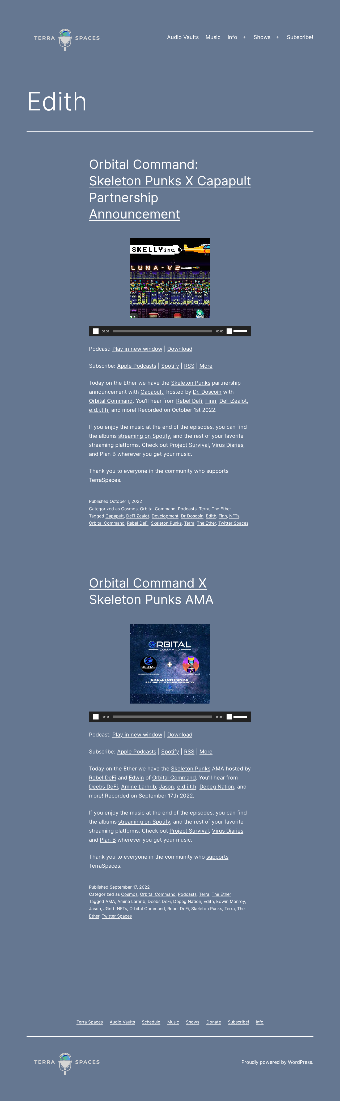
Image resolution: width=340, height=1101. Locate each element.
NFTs (234, 516)
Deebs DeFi (103, 786)
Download (179, 349)
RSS (189, 366)
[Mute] (229, 331)
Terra (204, 508)
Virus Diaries (227, 445)
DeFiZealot (233, 401)
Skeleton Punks (190, 383)
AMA (110, 901)
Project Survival (189, 445)
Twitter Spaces (233, 523)
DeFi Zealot (137, 516)
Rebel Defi (189, 401)
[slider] (240, 330)
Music (213, 37)
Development (165, 516)
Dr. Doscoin (207, 392)
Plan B (108, 454)
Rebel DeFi (137, 523)
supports (217, 471)
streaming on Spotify (144, 436)
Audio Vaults (183, 37)
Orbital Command (111, 401)
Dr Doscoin (192, 516)
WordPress (300, 1062)
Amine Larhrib (138, 786)
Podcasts (187, 508)
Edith (211, 516)
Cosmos (129, 508)
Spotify (170, 366)
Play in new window (137, 349)
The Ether (221, 508)
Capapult (152, 392)
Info (232, 37)
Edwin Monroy (230, 901)
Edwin (136, 777)
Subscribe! (300, 37)
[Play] (96, 331)
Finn (210, 401)
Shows (262, 37)
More (205, 366)
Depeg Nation (216, 786)
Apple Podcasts (136, 366)
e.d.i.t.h (98, 410)
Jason (166, 786)
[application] (170, 331)
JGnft (108, 908)
